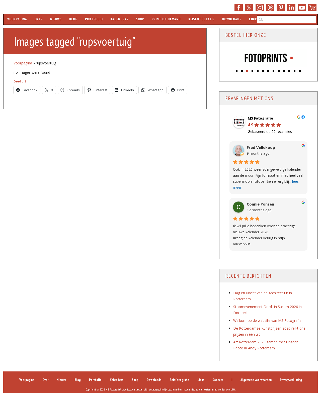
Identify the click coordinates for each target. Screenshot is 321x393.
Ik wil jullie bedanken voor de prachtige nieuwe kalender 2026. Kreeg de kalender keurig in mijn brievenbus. (264, 235)
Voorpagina (17, 19)
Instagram (260, 7)
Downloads (232, 19)
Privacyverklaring (291, 380)
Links (253, 19)
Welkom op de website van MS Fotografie (267, 320)
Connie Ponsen (260, 204)
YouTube (302, 7)
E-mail (270, 7)
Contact (218, 380)
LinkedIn (291, 7)
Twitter (249, 7)
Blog (73, 19)
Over (39, 19)
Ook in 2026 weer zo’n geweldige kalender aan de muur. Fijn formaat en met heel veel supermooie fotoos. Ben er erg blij (268, 178)
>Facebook (238, 7)
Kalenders (119, 19)
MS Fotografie (260, 118)
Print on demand (166, 19)
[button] (236, 70)
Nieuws (56, 19)
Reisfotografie (201, 19)
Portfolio (94, 19)
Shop (312, 7)
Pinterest (281, 7)
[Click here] (269, 58)
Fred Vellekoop (261, 147)
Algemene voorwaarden (256, 380)
